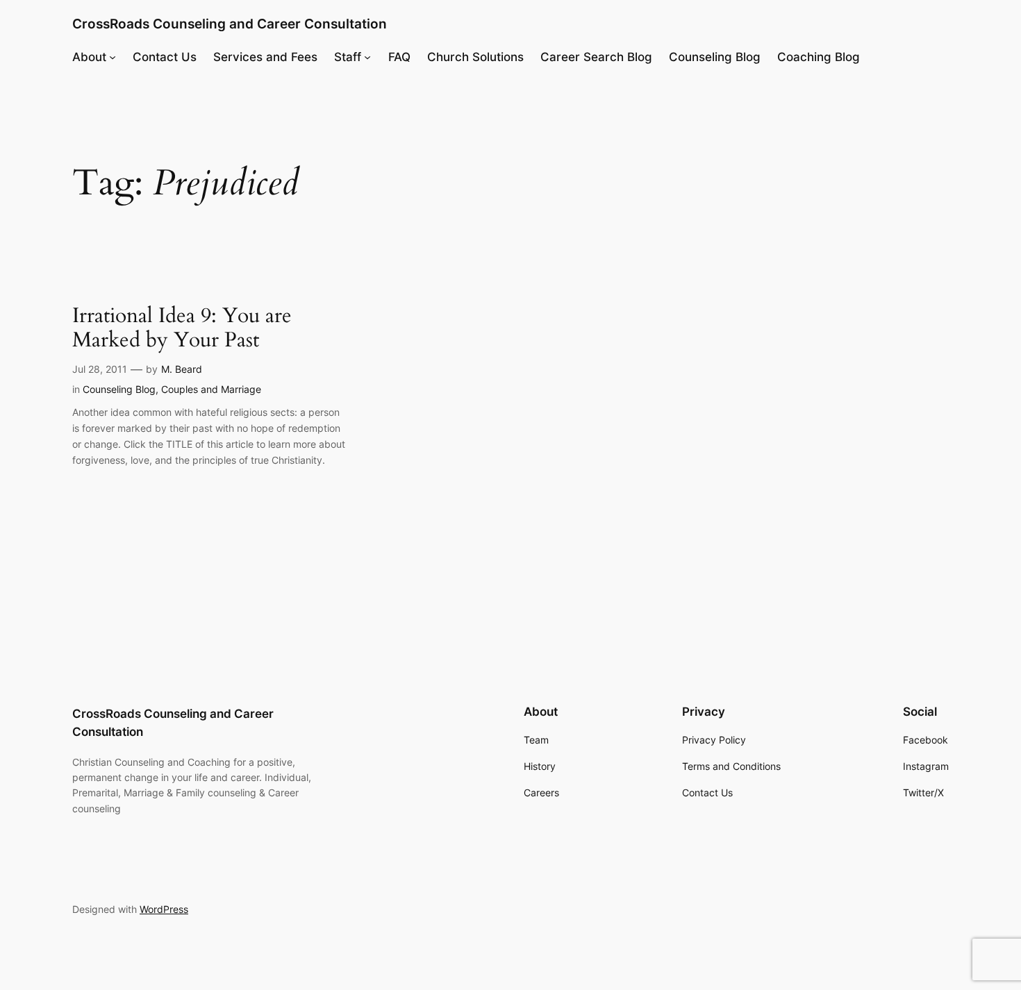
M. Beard (181, 369)
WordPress (164, 909)
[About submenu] (112, 56)
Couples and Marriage (211, 389)
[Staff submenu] (367, 56)
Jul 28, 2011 (99, 369)
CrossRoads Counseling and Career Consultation (229, 23)
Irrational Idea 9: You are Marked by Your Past (182, 328)
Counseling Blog (119, 389)
